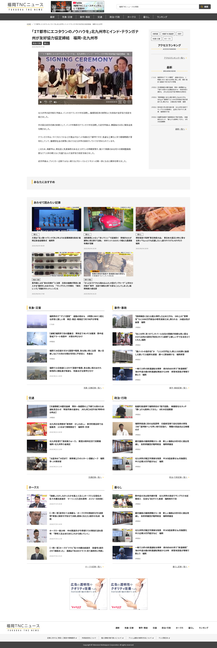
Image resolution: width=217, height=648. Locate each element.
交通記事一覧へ (95, 477)
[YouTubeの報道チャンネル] (77, 6)
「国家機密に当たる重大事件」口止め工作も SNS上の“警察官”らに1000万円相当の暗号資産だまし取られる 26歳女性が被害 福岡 (162, 319)
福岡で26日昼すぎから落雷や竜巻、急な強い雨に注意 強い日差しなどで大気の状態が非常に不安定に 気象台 (76, 352)
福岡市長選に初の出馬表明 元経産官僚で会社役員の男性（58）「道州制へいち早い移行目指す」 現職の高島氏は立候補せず (162, 426)
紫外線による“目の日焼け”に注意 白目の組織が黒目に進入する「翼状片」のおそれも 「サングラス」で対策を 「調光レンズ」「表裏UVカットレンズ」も (56, 286)
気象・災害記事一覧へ (93, 387)
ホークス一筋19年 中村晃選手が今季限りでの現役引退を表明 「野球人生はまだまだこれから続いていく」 (76, 532)
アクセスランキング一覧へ (174, 57)
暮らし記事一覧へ (180, 566)
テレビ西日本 (163, 638)
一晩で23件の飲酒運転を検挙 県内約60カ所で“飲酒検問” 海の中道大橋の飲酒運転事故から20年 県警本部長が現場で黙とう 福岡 (162, 371)
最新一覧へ (180, 129)
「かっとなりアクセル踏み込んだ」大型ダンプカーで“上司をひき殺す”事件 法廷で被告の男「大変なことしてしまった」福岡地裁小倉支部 (108, 286)
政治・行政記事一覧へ (178, 477)
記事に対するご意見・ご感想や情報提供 (61, 638)
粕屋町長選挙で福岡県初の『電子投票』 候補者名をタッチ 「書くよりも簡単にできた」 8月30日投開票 (162, 408)
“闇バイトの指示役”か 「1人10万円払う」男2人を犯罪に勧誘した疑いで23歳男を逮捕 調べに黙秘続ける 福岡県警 (162, 353)
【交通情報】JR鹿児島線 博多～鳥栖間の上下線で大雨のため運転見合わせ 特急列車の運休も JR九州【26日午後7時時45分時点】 (76, 409)
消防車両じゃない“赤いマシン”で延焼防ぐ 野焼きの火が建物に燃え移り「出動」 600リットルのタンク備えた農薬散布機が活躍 (108, 240)
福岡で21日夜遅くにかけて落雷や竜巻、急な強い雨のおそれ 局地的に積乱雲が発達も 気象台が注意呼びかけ (76, 369)
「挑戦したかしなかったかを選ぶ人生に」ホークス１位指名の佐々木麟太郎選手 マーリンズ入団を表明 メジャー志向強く (76, 497)
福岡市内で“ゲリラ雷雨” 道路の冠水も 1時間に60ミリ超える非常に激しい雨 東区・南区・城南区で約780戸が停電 (76, 318)
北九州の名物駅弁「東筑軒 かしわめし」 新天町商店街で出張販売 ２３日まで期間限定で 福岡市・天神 (76, 425)
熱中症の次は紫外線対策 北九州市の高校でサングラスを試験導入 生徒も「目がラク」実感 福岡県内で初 (161, 497)
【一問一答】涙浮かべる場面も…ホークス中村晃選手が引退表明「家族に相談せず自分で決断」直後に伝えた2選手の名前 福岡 (76, 515)
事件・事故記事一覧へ (178, 387)
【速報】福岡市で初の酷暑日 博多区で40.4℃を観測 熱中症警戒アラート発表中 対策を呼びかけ (76, 335)
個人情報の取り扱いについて (111, 638)
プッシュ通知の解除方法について (140, 638)
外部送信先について (89, 638)
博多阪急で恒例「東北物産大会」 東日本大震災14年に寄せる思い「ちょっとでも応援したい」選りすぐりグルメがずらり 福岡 (160, 240)
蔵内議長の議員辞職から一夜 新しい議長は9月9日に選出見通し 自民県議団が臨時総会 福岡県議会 (162, 443)
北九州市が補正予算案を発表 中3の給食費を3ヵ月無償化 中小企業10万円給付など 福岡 (162, 460)
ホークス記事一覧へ (93, 566)
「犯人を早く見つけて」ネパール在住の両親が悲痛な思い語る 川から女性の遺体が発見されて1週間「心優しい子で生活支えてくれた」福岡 (162, 336)
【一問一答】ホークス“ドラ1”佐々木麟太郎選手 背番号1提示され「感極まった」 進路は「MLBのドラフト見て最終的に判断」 (76, 549)
